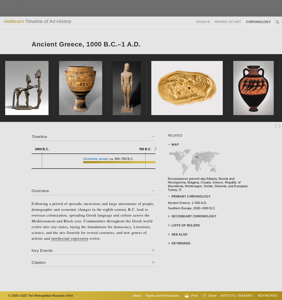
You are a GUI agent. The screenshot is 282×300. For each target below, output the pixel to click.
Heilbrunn (37, 21)
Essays (203, 22)
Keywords (268, 295)
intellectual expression (69, 238)
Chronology (258, 22)
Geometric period (95, 159)
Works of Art (228, 22)
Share (212, 295)
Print (194, 295)
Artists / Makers (237, 295)
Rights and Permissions (163, 295)
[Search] (278, 22)
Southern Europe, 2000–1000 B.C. (192, 208)
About (137, 295)
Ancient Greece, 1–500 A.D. (187, 203)
